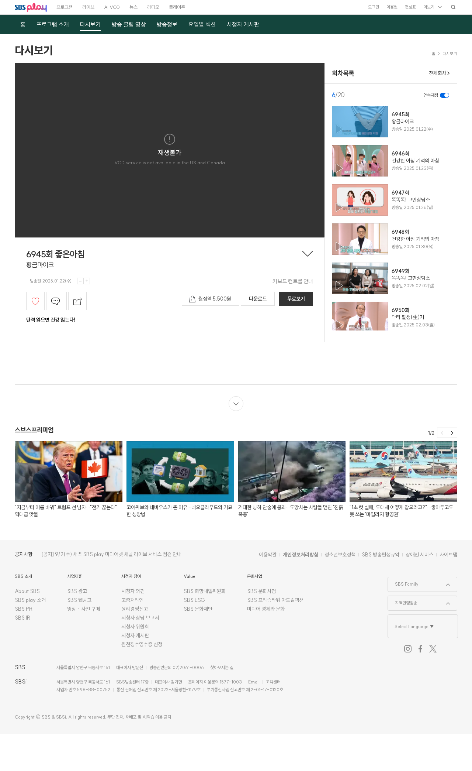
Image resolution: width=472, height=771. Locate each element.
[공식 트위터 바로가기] (433, 649)
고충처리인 (132, 600)
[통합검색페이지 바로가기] (453, 6)
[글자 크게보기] (86, 281)
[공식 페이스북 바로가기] (420, 649)
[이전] (442, 433)
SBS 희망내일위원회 (205, 591)
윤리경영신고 (134, 609)
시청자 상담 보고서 (140, 617)
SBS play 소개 (30, 600)
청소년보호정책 (339, 554)
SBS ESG (194, 600)
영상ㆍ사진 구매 (83, 609)
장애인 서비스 (419, 554)
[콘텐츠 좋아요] (35, 301)
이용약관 (268, 554)
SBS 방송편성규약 (380, 554)
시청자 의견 (133, 591)
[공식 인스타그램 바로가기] (408, 649)
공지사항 (23, 554)
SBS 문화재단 (198, 609)
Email (254, 682)
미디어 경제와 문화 (266, 609)
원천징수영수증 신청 (141, 644)
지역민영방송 (402, 601)
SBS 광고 (77, 591)
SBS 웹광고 (79, 600)
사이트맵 (448, 554)
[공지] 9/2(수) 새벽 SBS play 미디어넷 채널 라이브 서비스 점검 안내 (111, 554)
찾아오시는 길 (221, 667)
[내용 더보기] (307, 254)
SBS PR (24, 609)
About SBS (27, 591)
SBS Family (403, 582)
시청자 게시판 (135, 635)
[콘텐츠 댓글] (56, 301)
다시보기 (34, 50)
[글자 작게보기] (80, 281)
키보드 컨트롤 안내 (293, 281)
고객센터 (273, 682)
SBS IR (23, 617)
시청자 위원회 (135, 626)
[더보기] (236, 403)
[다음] (452, 433)
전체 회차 (437, 73)
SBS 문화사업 (261, 591)
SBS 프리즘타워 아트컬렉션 (275, 600)
